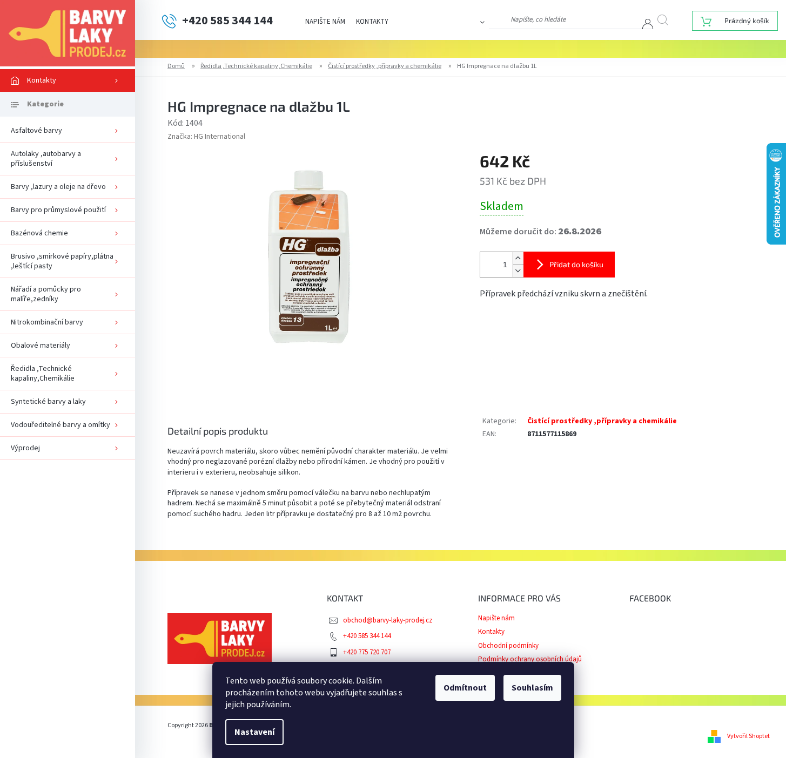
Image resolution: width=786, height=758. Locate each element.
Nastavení (254, 732)
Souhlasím (532, 688)
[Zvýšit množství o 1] (518, 258)
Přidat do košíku (576, 264)
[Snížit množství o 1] (518, 271)
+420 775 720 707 (367, 652)
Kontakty (372, 21)
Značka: (206, 136)
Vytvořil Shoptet (748, 736)
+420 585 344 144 (367, 636)
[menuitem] (67, 80)
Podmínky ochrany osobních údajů (530, 659)
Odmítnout (465, 688)
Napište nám (325, 21)
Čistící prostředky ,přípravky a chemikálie (602, 421)
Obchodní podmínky (508, 646)
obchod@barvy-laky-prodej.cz (387, 620)
